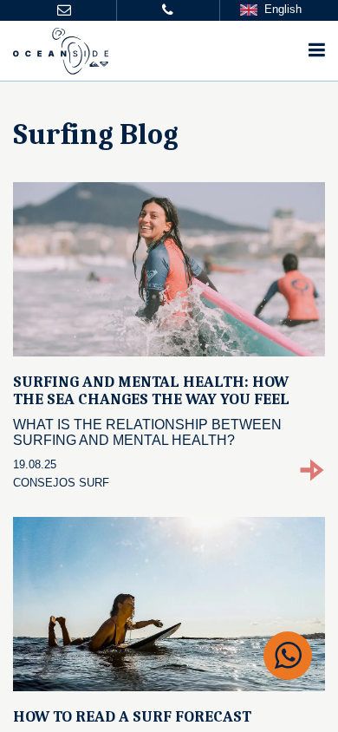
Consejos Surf (61, 482)
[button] (64, 11)
